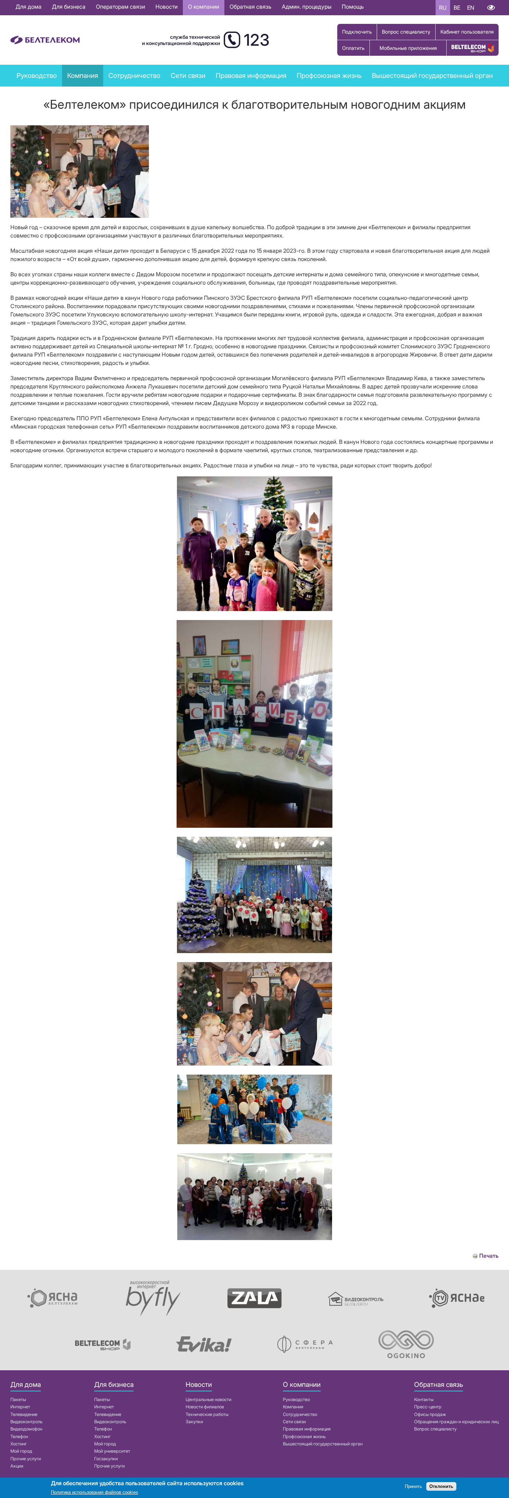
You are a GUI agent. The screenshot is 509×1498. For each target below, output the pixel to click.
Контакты (424, 1399)
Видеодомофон (26, 1429)
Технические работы (207, 1414)
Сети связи (294, 1421)
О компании (203, 6)
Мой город (21, 1451)
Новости (166, 6)
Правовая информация (251, 75)
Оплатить (353, 48)
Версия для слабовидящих (491, 7)
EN (470, 7)
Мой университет (112, 1451)
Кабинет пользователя (467, 32)
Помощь (353, 6)
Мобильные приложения (408, 48)
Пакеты (18, 1399)
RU (443, 7)
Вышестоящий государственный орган (432, 75)
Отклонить (441, 1486)
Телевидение (23, 1414)
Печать (489, 1256)
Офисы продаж (430, 1414)
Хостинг (18, 1443)
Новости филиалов (205, 1406)
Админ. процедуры (306, 6)
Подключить (357, 32)
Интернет (20, 1406)
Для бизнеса (69, 6)
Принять (413, 1486)
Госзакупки (106, 1458)
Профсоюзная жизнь (329, 75)
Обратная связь (250, 6)
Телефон (19, 1436)
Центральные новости (208, 1399)
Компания (293, 1406)
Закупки (194, 1421)
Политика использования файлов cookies (94, 1492)
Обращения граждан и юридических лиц (456, 1421)
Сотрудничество (300, 1414)
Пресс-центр (427, 1406)
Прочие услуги (25, 1458)
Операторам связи (120, 6)
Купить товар (472, 48)
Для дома (29, 6)
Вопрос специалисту (406, 32)
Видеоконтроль (26, 1421)
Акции (16, 1466)
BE (457, 7)
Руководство (37, 75)
